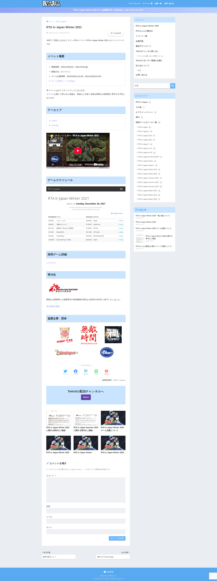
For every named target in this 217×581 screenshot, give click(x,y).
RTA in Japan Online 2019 (149, 169)
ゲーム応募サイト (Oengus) (63, 81)
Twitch (54, 121)
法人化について (142, 66)
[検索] (172, 85)
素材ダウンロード (143, 46)
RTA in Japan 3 (145, 144)
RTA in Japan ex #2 (146, 152)
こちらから (51, 262)
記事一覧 (158, 3)
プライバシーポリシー (108, 576)
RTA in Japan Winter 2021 (149, 191)
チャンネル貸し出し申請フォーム (150, 56)
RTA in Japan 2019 (146, 136)
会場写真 (139, 41)
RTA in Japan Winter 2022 (149, 195)
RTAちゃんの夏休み (144, 31)
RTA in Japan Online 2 (147, 165)
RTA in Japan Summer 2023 (150, 186)
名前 (48, 506)
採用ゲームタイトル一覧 (148, 122)
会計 (139, 70)
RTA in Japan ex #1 (146, 148)
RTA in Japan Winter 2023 (149, 199)
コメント (51, 476)
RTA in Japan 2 (145, 131)
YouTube (55, 125)
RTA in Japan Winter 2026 (147, 26)
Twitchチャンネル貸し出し (147, 51)
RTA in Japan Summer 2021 (150, 178)
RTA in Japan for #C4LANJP (150, 157)
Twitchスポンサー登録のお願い (149, 60)
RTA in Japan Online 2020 (149, 174)
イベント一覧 (147, 3)
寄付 (139, 117)
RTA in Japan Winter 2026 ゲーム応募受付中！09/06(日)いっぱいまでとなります (108, 10)
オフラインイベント (146, 112)
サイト (49, 527)
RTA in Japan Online (147, 161)
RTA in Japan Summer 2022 (150, 182)
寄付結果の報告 (53, 306)
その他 (140, 107)
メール (49, 517)
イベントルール (134, 3)
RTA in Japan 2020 (146, 140)
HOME (110, 571)
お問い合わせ (169, 3)
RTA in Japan (119, 380)
